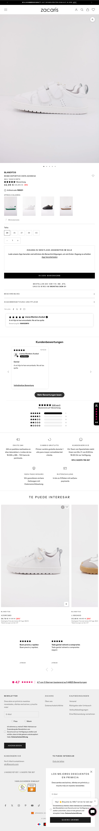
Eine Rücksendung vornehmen (82, 714)
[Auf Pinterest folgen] (25, 805)
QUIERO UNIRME (70, 820)
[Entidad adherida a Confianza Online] (27, 788)
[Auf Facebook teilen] (13, 309)
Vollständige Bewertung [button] (24, 385)
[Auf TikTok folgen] (39, 805)
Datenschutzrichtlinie (54, 705)
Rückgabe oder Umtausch (80, 705)
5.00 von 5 (56, 405)
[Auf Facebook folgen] (5, 805)
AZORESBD (6, 615)
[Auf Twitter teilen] (17, 309)
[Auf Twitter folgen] (12, 805)
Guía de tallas (58, 761)
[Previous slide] (8, 372)
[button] (10, 182)
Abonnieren (15, 746)
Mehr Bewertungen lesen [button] (49, 394)
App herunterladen (49, 257)
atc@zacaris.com (11, 764)
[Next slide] (91, 372)
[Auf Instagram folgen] (19, 805)
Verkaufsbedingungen (78, 710)
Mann (29, 721)
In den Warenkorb (49, 276)
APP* (75, 2)
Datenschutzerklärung (73, 813)
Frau (15, 721)
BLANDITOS (10, 172)
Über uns (48, 701)
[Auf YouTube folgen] (32, 805)
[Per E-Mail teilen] (24, 309)
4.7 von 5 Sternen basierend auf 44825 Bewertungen (62, 682)
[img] (19, 350)
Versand (72, 701)
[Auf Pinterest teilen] (21, 309)
